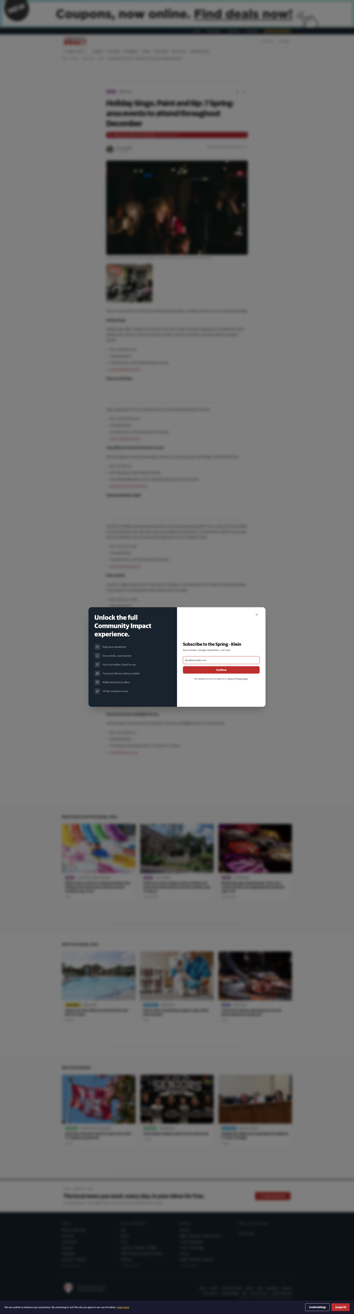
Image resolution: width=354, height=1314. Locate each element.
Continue (221, 669)
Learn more (123, 1307)
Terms (230, 678)
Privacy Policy (242, 678)
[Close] (257, 615)
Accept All (340, 1307)
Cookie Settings (317, 1307)
